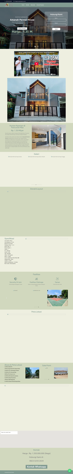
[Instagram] (38, 46)
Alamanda (33, 4)
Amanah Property (40, 4)
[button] (6, 170)
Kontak (27, 4)
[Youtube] (35, 46)
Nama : (56, 18)
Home (23, 4)
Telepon (56, 23)
